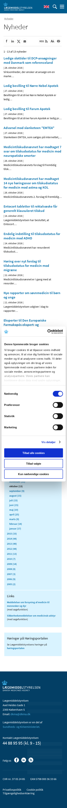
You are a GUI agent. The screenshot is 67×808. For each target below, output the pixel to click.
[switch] (58, 405)
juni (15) (13, 505)
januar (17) (15, 528)
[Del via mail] (25, 41)
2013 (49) (12, 543)
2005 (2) (11, 584)
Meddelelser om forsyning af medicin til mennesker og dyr (28, 604)
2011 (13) (12, 553)
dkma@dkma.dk (20, 714)
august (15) (15, 495)
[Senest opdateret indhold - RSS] (43, 41)
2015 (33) (12, 533)
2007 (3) (11, 574)
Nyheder (8, 18)
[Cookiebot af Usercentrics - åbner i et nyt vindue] (48, 331)
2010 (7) (11, 559)
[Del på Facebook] (6, 41)
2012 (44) (12, 548)
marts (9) (14, 519)
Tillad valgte (33, 463)
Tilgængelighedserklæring (18, 793)
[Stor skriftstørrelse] (52, 41)
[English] (46, 6)
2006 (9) (11, 579)
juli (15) (13, 500)
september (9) (16, 491)
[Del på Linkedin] (12, 41)
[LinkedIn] (24, 762)
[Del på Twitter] (18, 41)
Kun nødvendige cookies (33, 474)
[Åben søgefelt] (55, 7)
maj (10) (13, 509)
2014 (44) (12, 538)
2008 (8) (11, 569)
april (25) (14, 514)
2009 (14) (12, 564)
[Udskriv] (58, 41)
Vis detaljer (48, 441)
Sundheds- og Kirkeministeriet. (21, 727)
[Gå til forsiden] (18, 6)
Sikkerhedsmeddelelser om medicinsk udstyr (31, 615)
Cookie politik (35, 789)
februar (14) (15, 523)
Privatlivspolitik (12, 789)
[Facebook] (17, 762)
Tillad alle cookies (34, 452)
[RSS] (31, 762)
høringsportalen (15, 648)
